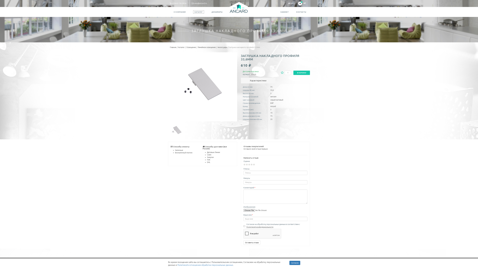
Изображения (249, 207)
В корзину (301, 73)
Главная (173, 47)
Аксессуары (222, 47)
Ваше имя (248, 215)
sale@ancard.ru (200, 3)
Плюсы (246, 169)
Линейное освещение (207, 47)
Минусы (246, 178)
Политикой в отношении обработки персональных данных (205, 265)
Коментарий (249, 188)
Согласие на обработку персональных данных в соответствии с (273, 225)
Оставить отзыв (252, 243)
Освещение (191, 47)
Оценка (246, 161)
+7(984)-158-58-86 (178, 3)
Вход (292, 3)
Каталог (181, 47)
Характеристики (258, 80)
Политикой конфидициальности (259, 227)
